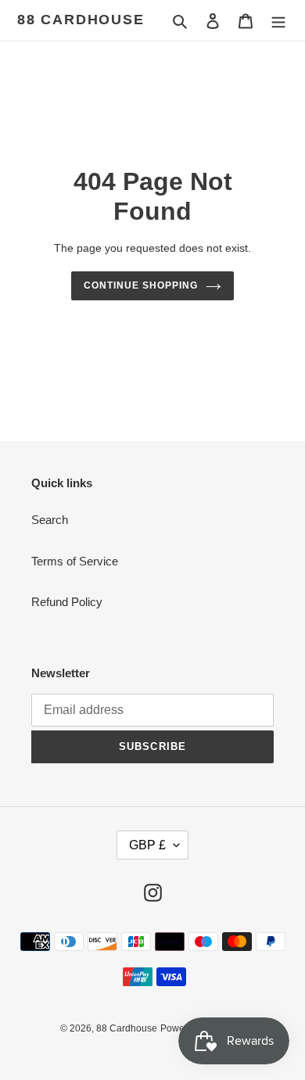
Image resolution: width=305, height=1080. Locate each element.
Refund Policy (66, 601)
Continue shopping (141, 285)
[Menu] (278, 21)
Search (49, 519)
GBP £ (147, 845)
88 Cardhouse (81, 19)
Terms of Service (74, 561)
